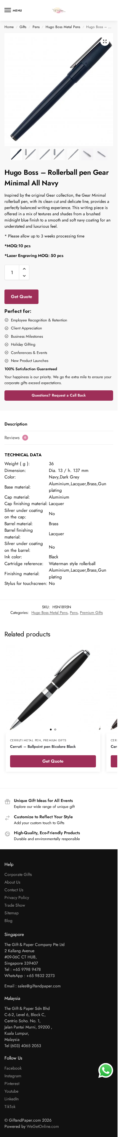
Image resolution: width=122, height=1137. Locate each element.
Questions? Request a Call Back (59, 395)
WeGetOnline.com (43, 1126)
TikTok (9, 1106)
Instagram (12, 1076)
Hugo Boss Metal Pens (63, 27)
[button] (104, 41)
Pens (36, 27)
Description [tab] (15, 424)
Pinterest (11, 1083)
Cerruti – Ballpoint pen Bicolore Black (43, 746)
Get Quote (21, 296)
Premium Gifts (91, 612)
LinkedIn (11, 1099)
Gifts (23, 27)
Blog (8, 920)
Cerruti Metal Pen (25, 740)
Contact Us (13, 890)
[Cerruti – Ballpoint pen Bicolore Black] (53, 689)
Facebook (13, 1068)
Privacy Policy (16, 897)
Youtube (11, 1091)
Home (9, 27)
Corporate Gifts (18, 874)
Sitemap (11, 913)
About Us (12, 882)
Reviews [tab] (15, 437)
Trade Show (14, 905)
